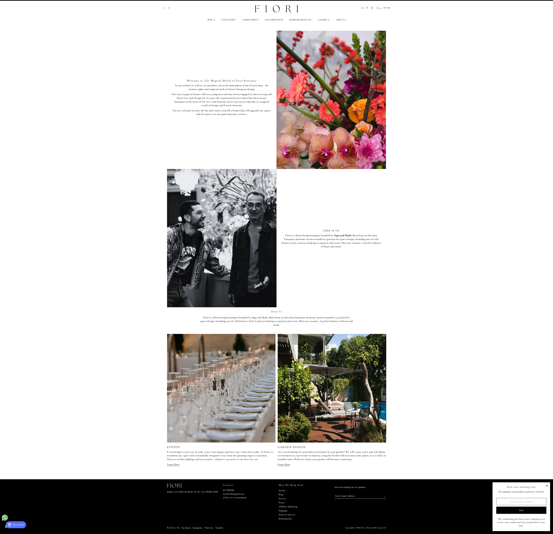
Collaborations (274, 19)
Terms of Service (287, 514)
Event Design (228, 19)
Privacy (282, 498)
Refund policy (285, 518)
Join (381, 496)
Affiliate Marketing (288, 506)
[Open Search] (363, 8)
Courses (322, 19)
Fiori (363, 527)
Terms (282, 502)
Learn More (173, 464)
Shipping (283, 510)
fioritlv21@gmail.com (233, 494)
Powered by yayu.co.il (376, 527)
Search (282, 490)
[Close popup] (546, 485)
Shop (210, 19)
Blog (281, 494)
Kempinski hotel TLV (300, 19)
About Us (341, 19)
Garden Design (250, 19)
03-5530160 (228, 490)
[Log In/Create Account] (367, 8)
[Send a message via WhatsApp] (4, 517)
